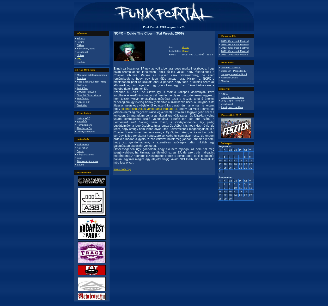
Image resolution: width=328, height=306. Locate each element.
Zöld (79, 158)
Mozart (185, 47)
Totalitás (81, 78)
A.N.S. (224, 94)
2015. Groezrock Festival (235, 41)
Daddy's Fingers (86, 131)
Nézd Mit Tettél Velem (89, 95)
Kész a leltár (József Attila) (91, 81)
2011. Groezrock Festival (234, 54)
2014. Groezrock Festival (235, 44)
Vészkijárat (227, 104)
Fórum (80, 42)
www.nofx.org (122, 169)
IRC (79, 58)
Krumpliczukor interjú (232, 97)
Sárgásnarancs (85, 154)
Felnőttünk (83, 98)
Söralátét (82, 121)
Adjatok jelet (83, 101)
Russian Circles (229, 77)
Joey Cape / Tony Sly (232, 100)
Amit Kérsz (82, 88)
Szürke (81, 164)
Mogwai (225, 81)
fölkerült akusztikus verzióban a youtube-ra (149, 109)
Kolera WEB (83, 118)
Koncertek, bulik (86, 48)
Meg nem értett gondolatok (92, 75)
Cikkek (80, 45)
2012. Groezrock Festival (235, 51)
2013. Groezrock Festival (235, 48)
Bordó (80, 151)
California (82, 85)
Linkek (80, 55)
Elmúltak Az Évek (86, 91)
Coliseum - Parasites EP (234, 71)
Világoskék (83, 144)
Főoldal (81, 38)
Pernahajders (84, 125)
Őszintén (82, 105)
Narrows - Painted (231, 67)
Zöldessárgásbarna (87, 161)
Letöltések (82, 52)
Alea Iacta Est (84, 128)
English (81, 62)
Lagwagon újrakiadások (234, 74)
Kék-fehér (82, 148)
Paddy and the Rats (232, 107)
